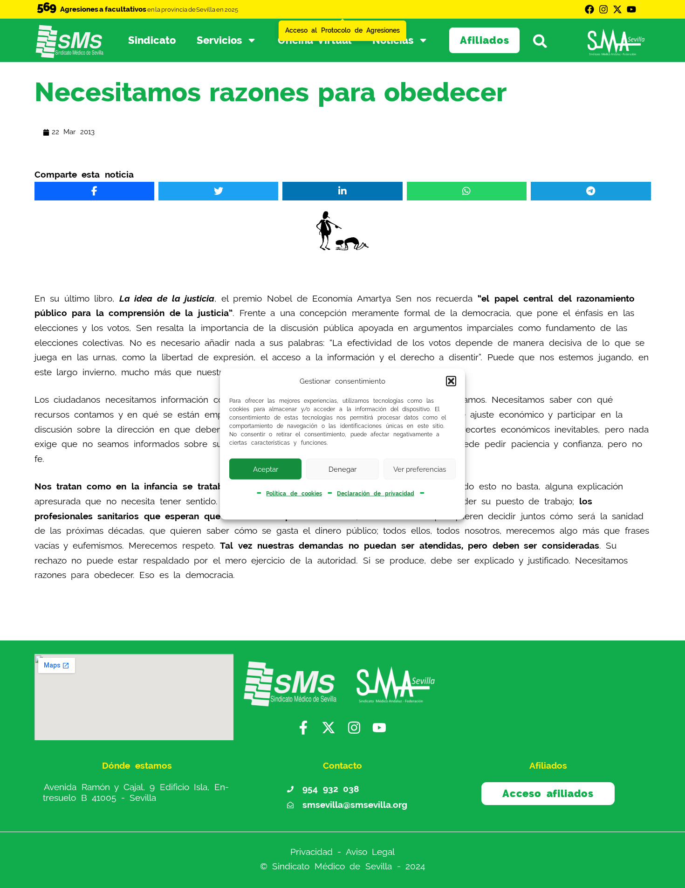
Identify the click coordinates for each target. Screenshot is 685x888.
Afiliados (484, 40)
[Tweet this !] (218, 191)
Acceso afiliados (547, 793)
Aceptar (265, 469)
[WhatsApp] (467, 191)
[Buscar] (545, 41)
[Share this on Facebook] (94, 191)
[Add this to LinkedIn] (342, 191)
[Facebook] (589, 9)
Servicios (219, 40)
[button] (451, 381)
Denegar (342, 469)
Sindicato (152, 40)
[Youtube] (631, 9)
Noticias (392, 40)
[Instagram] (603, 9)
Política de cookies (294, 493)
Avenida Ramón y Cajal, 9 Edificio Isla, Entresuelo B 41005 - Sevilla (136, 792)
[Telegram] (591, 191)
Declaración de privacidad (375, 493)
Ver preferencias (419, 469)
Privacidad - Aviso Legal (342, 851)
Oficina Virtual (315, 40)
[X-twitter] (617, 9)
